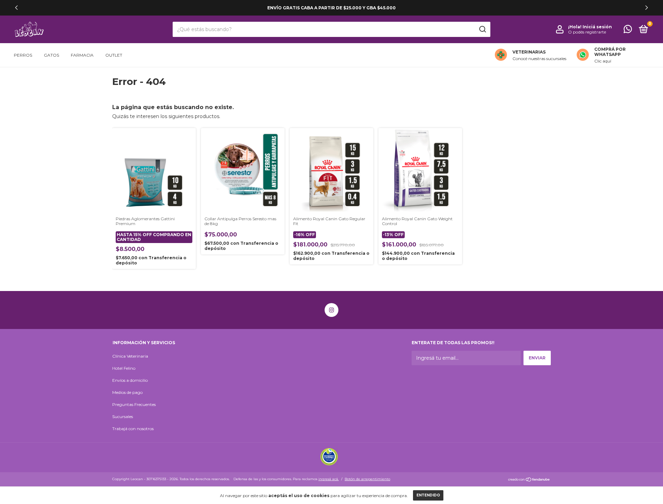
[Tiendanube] (529, 480)
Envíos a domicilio (130, 380)
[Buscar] (482, 29)
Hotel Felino (123, 368)
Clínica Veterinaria (130, 356)
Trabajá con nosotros (133, 428)
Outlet (113, 55)
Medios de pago (127, 392)
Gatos (51, 55)
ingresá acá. (328, 479)
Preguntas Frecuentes (134, 404)
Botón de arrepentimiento (367, 479)
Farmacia (82, 55)
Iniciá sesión (597, 26)
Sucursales (122, 416)
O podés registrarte (587, 32)
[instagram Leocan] (331, 310)
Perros (23, 55)
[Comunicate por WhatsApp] (627, 31)
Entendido (428, 495)
